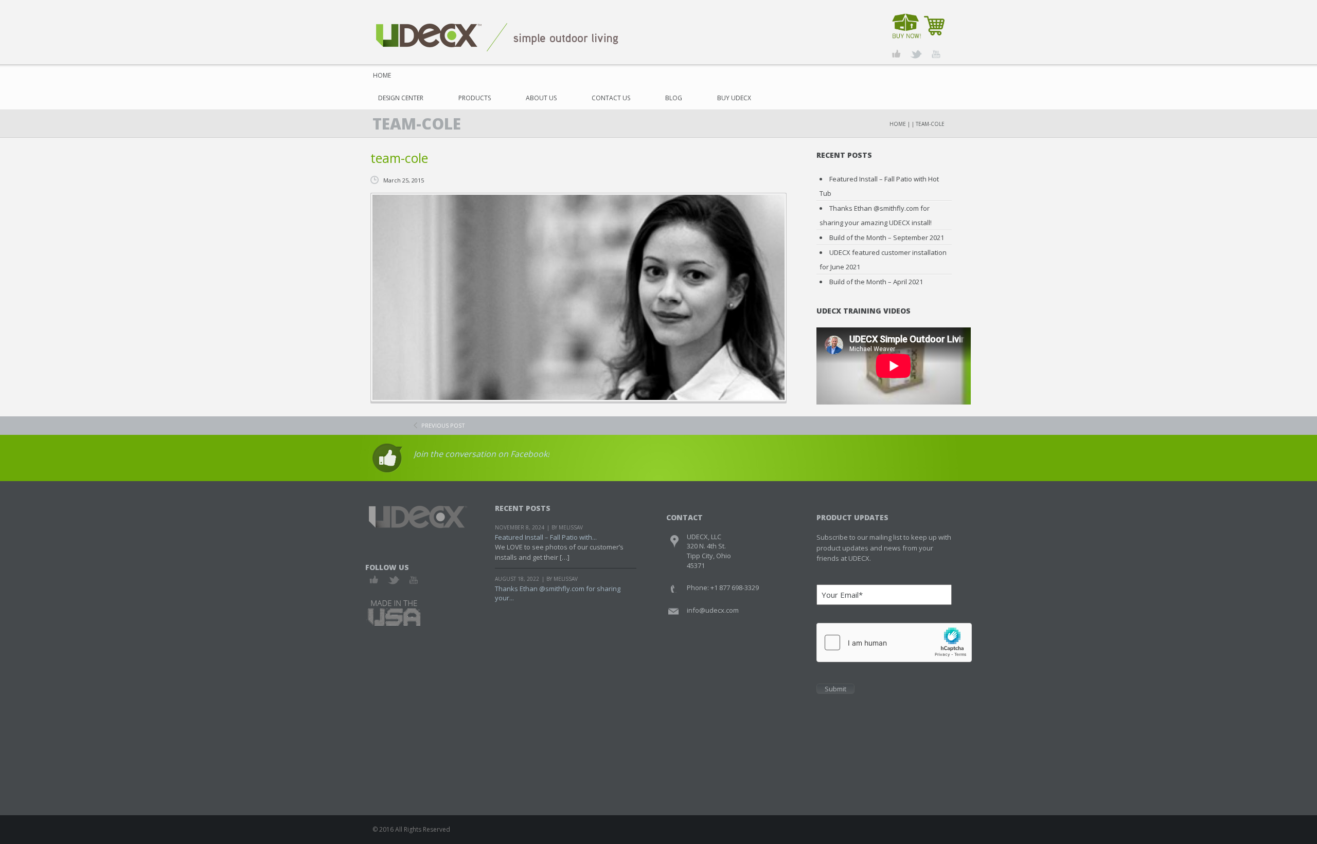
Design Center (400, 98)
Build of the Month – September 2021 (886, 237)
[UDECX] (497, 36)
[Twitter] (916, 54)
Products (474, 98)
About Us (541, 98)
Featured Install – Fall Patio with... (546, 537)
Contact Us (611, 98)
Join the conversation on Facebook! (481, 454)
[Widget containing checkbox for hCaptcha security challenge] (894, 642)
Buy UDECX (734, 98)
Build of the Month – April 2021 (876, 281)
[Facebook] (896, 54)
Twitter (394, 580)
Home (382, 75)
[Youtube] (936, 54)
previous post (443, 425)
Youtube (413, 580)
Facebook (374, 580)
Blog (673, 98)
